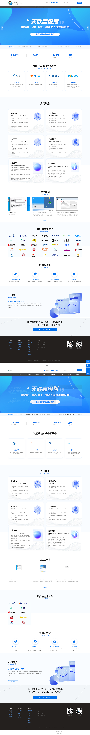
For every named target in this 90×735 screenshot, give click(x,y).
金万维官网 (30, 342)
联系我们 (10, 348)
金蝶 (29, 347)
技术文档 (10, 345)
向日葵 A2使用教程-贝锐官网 (68, 414)
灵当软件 (29, 354)
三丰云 (19, 347)
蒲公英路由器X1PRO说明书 (69, 46)
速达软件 (29, 720)
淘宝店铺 (10, 342)
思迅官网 (29, 346)
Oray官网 (29, 344)
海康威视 (20, 344)
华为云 (19, 349)
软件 (30, 347)
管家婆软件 (30, 351)
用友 (29, 349)
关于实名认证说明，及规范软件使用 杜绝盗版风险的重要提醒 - (32, 46)
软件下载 (10, 347)
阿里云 (19, 346)
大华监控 (20, 342)
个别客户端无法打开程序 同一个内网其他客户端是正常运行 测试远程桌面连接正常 (52, 46)
